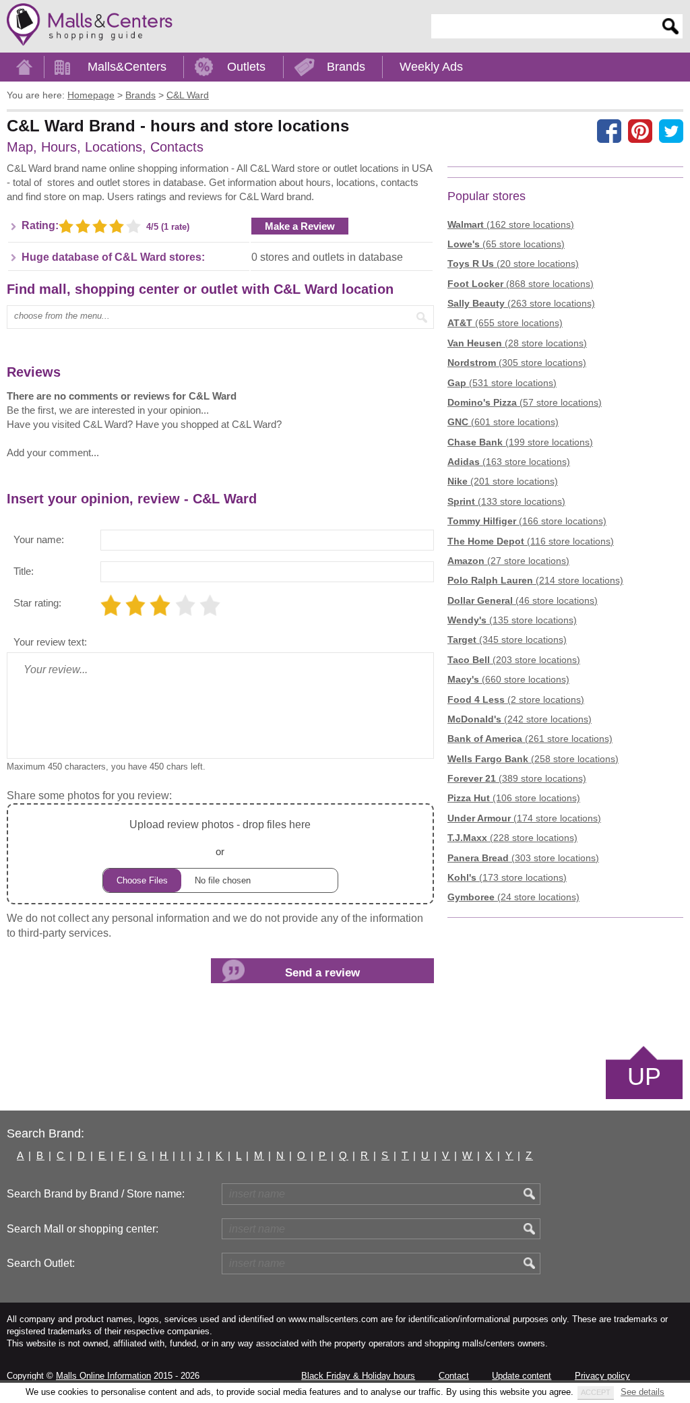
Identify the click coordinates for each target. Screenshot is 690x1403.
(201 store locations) (502, 481)
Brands (346, 66)
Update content (521, 1376)
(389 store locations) (516, 778)
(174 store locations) (524, 818)
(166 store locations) (526, 521)
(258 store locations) (533, 758)
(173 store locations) (507, 877)
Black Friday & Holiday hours (358, 1376)
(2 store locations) (515, 699)
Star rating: (37, 603)
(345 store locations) (507, 639)
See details (642, 1392)
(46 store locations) (522, 600)
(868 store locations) (520, 283)
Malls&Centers (127, 66)
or (220, 837)
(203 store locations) (513, 659)
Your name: (38, 539)
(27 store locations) (508, 560)
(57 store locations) (524, 402)
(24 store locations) (513, 897)
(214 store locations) (535, 580)
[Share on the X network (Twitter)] (671, 131)
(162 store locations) (510, 224)
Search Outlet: (41, 1263)
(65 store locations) (506, 244)
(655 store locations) (505, 322)
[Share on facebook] (609, 131)
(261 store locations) (530, 738)
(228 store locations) (512, 837)
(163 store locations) (508, 461)
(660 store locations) (508, 679)
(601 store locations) (503, 421)
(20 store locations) (513, 263)
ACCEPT (595, 1392)
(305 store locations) (516, 362)
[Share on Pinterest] (640, 131)
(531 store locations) (502, 382)
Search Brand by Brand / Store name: (96, 1193)
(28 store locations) (517, 343)
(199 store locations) (520, 442)
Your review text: (50, 642)
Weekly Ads (431, 66)
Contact (454, 1376)
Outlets (246, 66)
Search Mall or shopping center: (82, 1229)
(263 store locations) (521, 303)
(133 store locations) (506, 501)
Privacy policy (602, 1376)
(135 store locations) (512, 620)
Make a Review (300, 226)
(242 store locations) (519, 719)
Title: (23, 571)
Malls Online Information (103, 1376)
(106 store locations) (513, 797)
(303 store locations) (523, 857)
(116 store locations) (530, 541)
